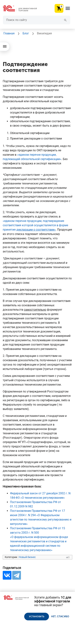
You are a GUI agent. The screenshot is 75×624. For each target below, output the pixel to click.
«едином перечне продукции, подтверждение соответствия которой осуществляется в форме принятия (35, 225)
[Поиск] (65, 20)
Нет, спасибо (60, 616)
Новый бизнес (27, 557)
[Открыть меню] (5, 46)
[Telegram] (16, 575)
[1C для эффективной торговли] (23, 8)
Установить (36, 616)
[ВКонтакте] (7, 575)
